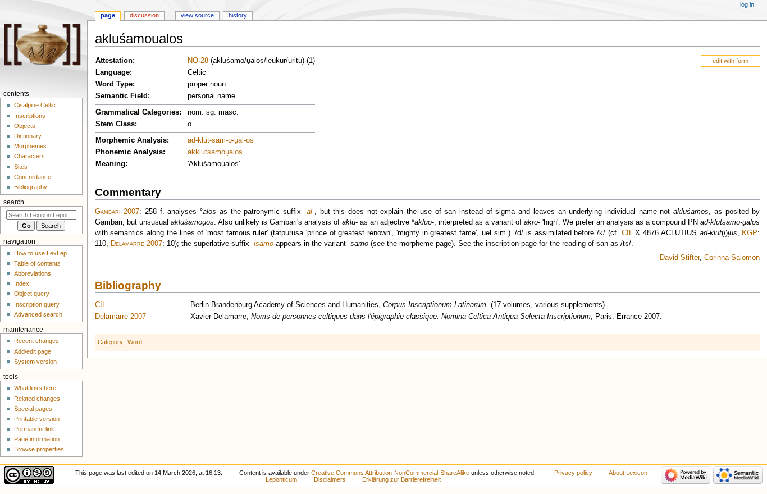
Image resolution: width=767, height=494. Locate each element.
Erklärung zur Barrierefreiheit (401, 479)
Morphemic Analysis (131, 140)
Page (108, 15)
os (250, 140)
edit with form (730, 60)
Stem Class (115, 124)
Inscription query (37, 304)
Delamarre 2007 (136, 244)
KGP (749, 233)
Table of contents (37, 263)
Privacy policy (573, 472)
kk (195, 152)
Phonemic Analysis (129, 152)
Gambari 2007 (117, 212)
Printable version (37, 418)
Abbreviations (32, 273)
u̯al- (240, 140)
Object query (31, 293)
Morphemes (30, 146)
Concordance (32, 176)
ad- (193, 140)
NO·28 (198, 61)
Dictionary (28, 135)
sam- (220, 140)
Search (13, 202)
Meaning (110, 164)
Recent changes (36, 340)
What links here (35, 388)
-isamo (262, 244)
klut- (205, 140)
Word (134, 342)
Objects (24, 125)
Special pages (33, 408)
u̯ (227, 152)
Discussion (144, 15)
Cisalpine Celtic (35, 105)
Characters (29, 156)
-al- (309, 212)
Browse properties (39, 449)
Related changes (37, 398)
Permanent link (34, 429)
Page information (37, 439)
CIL (627, 233)
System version (35, 361)
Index (21, 283)
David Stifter (680, 258)
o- (231, 140)
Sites (21, 166)
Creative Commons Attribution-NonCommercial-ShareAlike (390, 472)
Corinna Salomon (732, 258)
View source (197, 15)
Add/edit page (32, 351)
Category (110, 342)
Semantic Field (121, 96)
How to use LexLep (40, 253)
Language (112, 72)
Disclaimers (330, 479)
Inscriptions (29, 115)
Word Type (114, 84)
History (238, 15)
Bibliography (128, 285)
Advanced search (38, 314)
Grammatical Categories (137, 112)
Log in (747, 4)
